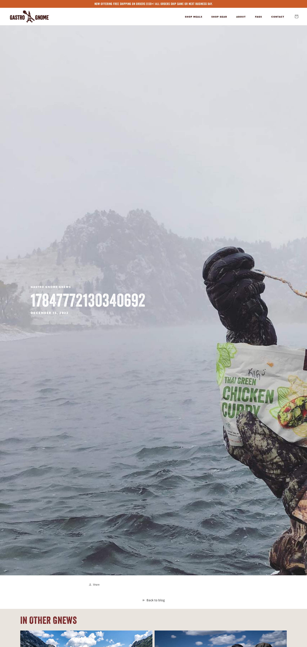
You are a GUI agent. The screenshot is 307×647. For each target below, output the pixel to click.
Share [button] (96, 584)
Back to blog (156, 600)
